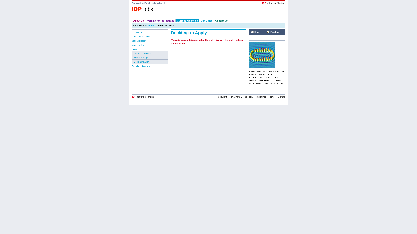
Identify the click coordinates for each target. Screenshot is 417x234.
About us (138, 20)
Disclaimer (261, 97)
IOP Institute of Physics (158, 10)
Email (257, 32)
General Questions (142, 53)
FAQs (134, 49)
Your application (139, 41)
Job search (137, 32)
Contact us (221, 20)
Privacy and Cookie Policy (241, 97)
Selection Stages (141, 58)
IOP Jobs (150, 25)
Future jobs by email (141, 37)
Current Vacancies (187, 20)
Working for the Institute (160, 20)
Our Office (206, 20)
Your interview (138, 45)
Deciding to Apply (141, 62)
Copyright (222, 97)
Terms (271, 97)
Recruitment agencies (141, 66)
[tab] (208, 42)
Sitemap (281, 97)
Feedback (275, 32)
